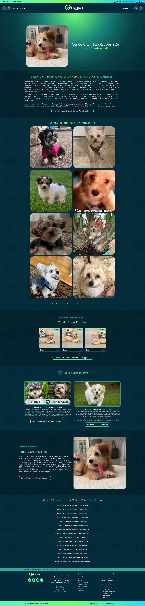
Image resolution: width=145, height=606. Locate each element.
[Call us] (136, 8)
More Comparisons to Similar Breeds (46, 421)
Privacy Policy (109, 603)
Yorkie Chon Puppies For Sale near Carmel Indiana (72, 553)
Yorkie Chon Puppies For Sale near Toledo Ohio (72, 521)
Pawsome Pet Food (107, 593)
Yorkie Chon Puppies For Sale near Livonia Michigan (72, 509)
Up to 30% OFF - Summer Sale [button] (11, 1)
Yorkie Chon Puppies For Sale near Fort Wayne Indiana (72, 529)
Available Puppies (18, 8)
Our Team (80, 588)
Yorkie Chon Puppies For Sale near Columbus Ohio (72, 541)
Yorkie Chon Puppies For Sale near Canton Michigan (72, 505)
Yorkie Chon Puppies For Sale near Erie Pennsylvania (72, 545)
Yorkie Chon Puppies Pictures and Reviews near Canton (72, 304)
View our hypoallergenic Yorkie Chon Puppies (71, 111)
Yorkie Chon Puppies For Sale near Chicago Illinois (73, 557)
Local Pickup (81, 580)
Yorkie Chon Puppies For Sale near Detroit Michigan (72, 513)
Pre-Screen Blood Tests (108, 591)
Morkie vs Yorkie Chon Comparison (48, 407)
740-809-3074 (128, 8)
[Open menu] (4, 8)
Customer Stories (82, 586)
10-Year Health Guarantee (109, 587)
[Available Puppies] (9, 8)
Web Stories (81, 590)
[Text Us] (141, 8)
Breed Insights (106, 578)
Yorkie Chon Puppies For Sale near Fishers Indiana (72, 549)
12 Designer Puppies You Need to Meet (97, 409)
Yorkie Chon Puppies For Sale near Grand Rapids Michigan (72, 533)
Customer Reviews (83, 582)
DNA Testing (105, 597)
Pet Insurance (106, 589)
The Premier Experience (85, 574)
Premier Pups (28, 569)
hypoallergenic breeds (32, 415)
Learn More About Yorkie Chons (34, 478)
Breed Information (107, 576)
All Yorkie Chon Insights (96, 425)
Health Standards (106, 595)
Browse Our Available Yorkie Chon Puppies (71, 358)
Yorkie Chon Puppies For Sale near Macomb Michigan (73, 517)
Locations (37, 569)
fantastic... (51, 417)
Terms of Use (93, 603)
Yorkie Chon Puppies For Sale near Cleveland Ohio (72, 525)
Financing (80, 576)
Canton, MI (45, 569)
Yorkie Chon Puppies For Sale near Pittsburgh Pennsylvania (72, 561)
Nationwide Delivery (83, 578)
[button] (136, 2)
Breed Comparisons (107, 580)
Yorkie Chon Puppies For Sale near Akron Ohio (72, 537)
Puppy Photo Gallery (83, 584)
